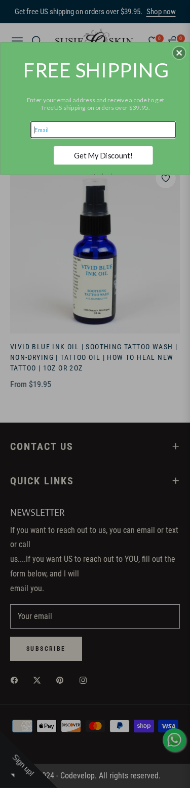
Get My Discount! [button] (103, 155)
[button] (179, 53)
